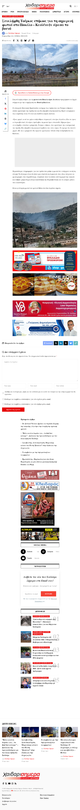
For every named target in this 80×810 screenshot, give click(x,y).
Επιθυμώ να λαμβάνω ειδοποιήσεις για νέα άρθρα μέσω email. (27, 404)
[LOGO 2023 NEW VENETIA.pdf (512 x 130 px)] (45, 308)
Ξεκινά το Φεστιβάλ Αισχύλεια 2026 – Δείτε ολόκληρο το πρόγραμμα (44, 668)
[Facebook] (30, 551)
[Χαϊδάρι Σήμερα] (40, 6)
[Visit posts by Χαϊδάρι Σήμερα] (3, 33)
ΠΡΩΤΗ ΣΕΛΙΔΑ (18, 16)
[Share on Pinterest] (5, 108)
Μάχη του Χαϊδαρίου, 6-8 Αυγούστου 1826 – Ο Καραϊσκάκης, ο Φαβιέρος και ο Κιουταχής (46, 639)
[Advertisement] (45, 152)
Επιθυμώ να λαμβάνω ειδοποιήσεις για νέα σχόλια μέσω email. (28, 399)
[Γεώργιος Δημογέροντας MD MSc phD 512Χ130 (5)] (45, 327)
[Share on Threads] (21, 40)
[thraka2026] (40, 475)
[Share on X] (17, 40)
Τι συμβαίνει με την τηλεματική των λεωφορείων (49, 742)
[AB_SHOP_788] (45, 260)
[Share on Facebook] (14, 40)
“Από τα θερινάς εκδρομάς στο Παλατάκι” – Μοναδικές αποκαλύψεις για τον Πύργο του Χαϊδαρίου (44, 623)
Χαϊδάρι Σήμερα (14, 33)
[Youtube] (30, 558)
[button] (4, 6)
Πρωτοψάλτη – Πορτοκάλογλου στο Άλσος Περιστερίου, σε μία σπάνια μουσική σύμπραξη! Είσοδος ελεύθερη (39, 462)
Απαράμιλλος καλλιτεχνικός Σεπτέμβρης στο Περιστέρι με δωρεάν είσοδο (44, 683)
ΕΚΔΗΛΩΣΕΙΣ (37, 678)
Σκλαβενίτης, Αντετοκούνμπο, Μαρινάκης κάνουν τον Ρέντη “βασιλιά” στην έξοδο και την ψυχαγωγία (39, 445)
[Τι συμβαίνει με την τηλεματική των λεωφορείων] (49, 732)
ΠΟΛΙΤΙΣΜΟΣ (37, 663)
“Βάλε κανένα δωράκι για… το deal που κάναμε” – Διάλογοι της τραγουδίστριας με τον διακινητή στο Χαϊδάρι (39, 436)
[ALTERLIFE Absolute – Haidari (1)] (40, 534)
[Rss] (15, 783)
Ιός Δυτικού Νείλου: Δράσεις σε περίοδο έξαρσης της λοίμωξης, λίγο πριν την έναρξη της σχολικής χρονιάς (40, 426)
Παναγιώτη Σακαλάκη (32, 790)
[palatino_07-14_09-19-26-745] (45, 284)
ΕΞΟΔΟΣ (45, 678)
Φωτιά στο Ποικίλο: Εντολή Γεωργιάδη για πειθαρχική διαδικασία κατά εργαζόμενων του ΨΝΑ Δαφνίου (46, 654)
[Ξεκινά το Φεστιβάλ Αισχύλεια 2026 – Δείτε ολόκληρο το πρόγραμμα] (26, 668)
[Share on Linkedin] (5, 113)
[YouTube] (9, 783)
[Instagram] (50, 551)
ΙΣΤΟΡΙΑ (36, 616)
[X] (6, 783)
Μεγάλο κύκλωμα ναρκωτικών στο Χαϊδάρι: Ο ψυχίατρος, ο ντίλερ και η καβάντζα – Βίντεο (69, 746)
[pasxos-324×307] (37, 509)
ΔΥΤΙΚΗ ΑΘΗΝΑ (7, 16)
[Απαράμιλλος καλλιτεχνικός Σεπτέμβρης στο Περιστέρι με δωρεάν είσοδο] (26, 682)
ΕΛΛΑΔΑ (36, 647)
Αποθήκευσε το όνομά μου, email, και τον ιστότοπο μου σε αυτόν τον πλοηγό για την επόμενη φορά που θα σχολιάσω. (40, 393)
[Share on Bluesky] (25, 40)
